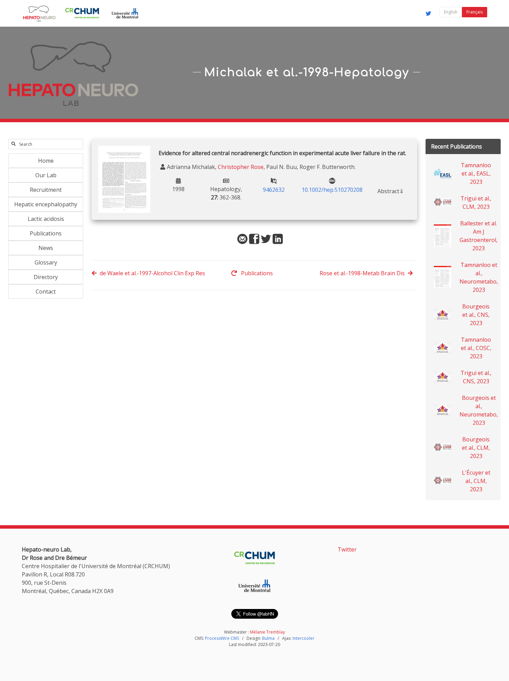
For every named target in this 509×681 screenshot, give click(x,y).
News (45, 248)
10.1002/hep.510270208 (332, 190)
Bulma (268, 638)
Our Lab (45, 175)
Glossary (46, 262)
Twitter (347, 549)
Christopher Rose (241, 167)
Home (46, 160)
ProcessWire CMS (222, 638)
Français (474, 12)
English (450, 12)
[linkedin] (278, 239)
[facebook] (254, 239)
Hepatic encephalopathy (45, 204)
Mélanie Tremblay (267, 632)
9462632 (274, 190)
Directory (46, 277)
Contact (46, 291)
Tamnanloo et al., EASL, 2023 (476, 173)
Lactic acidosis (46, 219)
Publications (46, 233)
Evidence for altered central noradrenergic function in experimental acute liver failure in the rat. (282, 153)
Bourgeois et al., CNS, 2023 (476, 315)
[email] (242, 239)
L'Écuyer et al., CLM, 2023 (476, 481)
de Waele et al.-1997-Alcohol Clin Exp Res (151, 273)
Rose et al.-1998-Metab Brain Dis (364, 273)
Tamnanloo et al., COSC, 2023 (476, 348)
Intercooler (303, 638)
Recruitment (46, 190)
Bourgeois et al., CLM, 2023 (476, 448)
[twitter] (266, 239)
